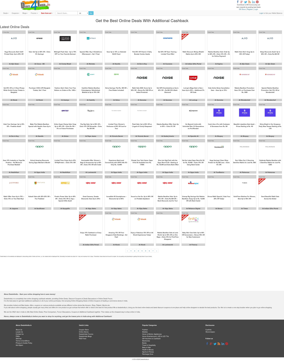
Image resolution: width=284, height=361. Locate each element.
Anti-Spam (19, 345)
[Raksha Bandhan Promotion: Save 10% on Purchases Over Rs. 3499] (244, 77)
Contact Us (20, 334)
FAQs (18, 336)
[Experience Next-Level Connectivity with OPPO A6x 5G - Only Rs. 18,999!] (116, 150)
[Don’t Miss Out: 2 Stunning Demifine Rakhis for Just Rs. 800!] (244, 150)
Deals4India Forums (86, 334)
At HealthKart (14, 172)
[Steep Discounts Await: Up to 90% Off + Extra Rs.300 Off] (270, 41)
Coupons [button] (15, 13)
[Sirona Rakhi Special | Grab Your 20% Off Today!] (219, 186)
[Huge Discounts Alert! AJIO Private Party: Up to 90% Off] (14, 41)
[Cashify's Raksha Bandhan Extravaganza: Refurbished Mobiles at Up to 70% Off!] (91, 77)
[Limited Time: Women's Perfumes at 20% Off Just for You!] (116, 113)
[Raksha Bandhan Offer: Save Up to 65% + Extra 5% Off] (167, 113)
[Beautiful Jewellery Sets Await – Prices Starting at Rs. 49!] (244, 113)
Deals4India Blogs (85, 336)
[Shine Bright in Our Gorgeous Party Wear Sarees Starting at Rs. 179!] (270, 113)
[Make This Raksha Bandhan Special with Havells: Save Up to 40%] (39, 113)
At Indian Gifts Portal (193, 64)
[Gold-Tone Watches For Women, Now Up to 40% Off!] (244, 186)
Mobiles (145, 332)
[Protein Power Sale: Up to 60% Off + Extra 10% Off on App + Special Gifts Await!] (65, 186)
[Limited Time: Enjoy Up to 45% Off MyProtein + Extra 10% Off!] (65, 150)
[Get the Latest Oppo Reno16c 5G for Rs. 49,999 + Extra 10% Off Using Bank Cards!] (193, 150)
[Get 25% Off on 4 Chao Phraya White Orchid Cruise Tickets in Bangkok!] (14, 77)
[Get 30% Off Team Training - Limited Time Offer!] (167, 41)
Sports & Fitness (148, 352)
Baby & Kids (146, 347)
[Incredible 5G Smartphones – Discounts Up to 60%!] (116, 186)
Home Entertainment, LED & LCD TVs (155, 336)
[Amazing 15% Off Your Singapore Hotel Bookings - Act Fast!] (116, 222)
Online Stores (84, 332)
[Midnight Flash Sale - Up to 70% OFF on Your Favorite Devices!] (65, 41)
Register (250, 9)
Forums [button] (34, 13)
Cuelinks (208, 329)
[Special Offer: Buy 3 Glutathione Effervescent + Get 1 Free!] (91, 41)
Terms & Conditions (23, 341)
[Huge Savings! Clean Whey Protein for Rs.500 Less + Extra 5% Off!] (219, 150)
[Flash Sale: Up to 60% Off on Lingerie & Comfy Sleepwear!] (142, 113)
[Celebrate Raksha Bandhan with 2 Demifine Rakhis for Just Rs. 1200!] (270, 150)
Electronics (146, 341)
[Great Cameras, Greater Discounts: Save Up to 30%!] (91, 186)
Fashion (145, 329)
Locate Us (19, 332)
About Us (19, 329)
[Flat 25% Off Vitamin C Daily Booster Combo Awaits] (142, 41)
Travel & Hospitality (149, 345)
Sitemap (19, 338)
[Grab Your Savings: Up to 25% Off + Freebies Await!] (14, 113)
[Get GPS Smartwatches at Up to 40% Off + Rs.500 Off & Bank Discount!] (167, 77)
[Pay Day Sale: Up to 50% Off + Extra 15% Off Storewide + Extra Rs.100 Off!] (91, 113)
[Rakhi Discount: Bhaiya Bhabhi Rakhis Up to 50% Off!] (193, 41)
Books (144, 343)
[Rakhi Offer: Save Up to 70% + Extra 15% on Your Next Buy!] (14, 186)
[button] (46, 13)
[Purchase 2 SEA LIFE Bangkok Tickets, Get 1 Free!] (39, 77)
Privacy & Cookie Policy (24, 343)
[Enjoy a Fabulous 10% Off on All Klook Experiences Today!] (142, 222)
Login (256, 9)
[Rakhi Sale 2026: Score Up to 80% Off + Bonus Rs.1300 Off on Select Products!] (142, 77)
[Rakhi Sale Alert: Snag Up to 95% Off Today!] (244, 41)
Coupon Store (84, 329)
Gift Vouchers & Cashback (151, 338)
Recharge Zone (147, 354)
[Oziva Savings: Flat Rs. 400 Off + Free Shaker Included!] (116, 77)
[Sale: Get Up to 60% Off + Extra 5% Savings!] (39, 41)
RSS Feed (82, 338)
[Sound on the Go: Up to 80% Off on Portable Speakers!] (142, 186)
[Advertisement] (140, 275)
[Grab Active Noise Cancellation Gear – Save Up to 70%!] (219, 77)
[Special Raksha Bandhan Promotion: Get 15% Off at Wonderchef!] (270, 77)
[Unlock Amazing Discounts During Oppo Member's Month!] (39, 150)
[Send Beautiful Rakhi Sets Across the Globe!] (270, 186)
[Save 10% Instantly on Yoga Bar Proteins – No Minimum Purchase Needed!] (14, 150)
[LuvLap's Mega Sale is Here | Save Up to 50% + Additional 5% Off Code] (193, 77)
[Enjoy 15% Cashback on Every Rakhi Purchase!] (91, 222)
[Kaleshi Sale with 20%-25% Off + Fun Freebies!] (39, 186)
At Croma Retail (65, 64)
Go (91, 13)
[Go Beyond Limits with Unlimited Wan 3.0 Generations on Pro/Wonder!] (193, 113)
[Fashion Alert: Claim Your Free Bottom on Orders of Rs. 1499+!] (65, 77)
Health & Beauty (148, 349)
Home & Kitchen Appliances (152, 334)
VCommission (210, 332)
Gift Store (242, 9)
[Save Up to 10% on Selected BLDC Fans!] (116, 41)
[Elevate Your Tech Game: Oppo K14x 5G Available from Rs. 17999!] (142, 150)
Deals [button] (5, 13)
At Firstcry (193, 245)
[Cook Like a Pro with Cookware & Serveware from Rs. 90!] (219, 113)
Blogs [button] (24, 13)
